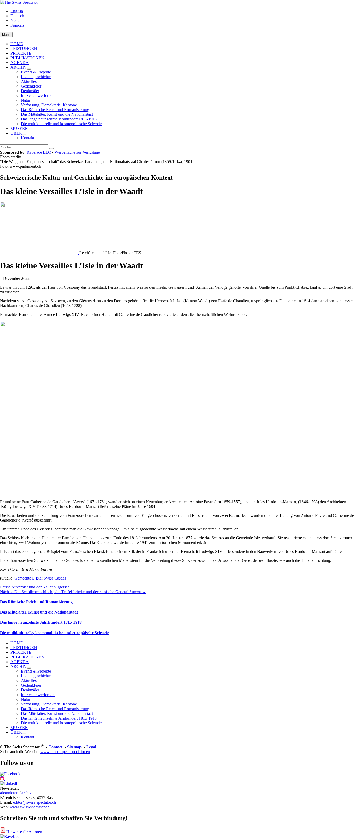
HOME (16, 44)
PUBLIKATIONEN (27, 58)
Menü (6, 35)
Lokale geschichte (36, 76)
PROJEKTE (20, 53)
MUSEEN (19, 128)
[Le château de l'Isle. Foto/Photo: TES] (39, 253)
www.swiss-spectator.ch (29, 807)
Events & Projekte (36, 72)
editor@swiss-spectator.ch (34, 802)
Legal (91, 747)
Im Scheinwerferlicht (38, 95)
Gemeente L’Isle (28, 578)
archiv (26, 793)
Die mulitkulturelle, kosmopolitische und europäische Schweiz (54, 632)
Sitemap (74, 747)
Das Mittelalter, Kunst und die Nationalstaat (57, 114)
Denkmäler (30, 91)
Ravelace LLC (39, 152)
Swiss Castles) (56, 578)
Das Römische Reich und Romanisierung (55, 109)
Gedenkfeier (31, 86)
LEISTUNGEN (23, 48)
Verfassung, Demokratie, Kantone (49, 105)
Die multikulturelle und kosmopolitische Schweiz (61, 123)
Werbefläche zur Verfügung (77, 152)
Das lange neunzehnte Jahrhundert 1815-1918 (59, 119)
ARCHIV (18, 67)
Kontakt (27, 138)
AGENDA (19, 62)
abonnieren (9, 793)
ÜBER (16, 133)
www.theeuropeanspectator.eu (65, 751)
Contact (55, 747)
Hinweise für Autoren (24, 832)
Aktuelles (29, 81)
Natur (25, 100)
